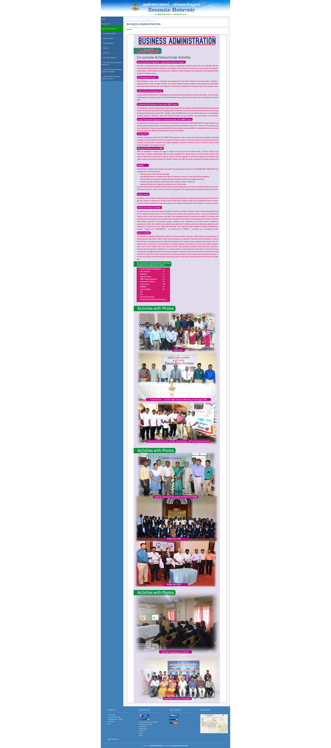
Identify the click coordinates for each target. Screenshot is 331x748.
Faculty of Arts (106, 24)
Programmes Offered (109, 33)
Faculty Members (108, 43)
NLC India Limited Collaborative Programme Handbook (112, 70)
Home (128, 21)
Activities (106, 53)
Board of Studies (108, 38)
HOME (103, 19)
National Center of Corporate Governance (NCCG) (111, 77)
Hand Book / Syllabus (109, 57)
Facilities (106, 48)
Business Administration (109, 28)
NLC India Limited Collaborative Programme (112, 63)
